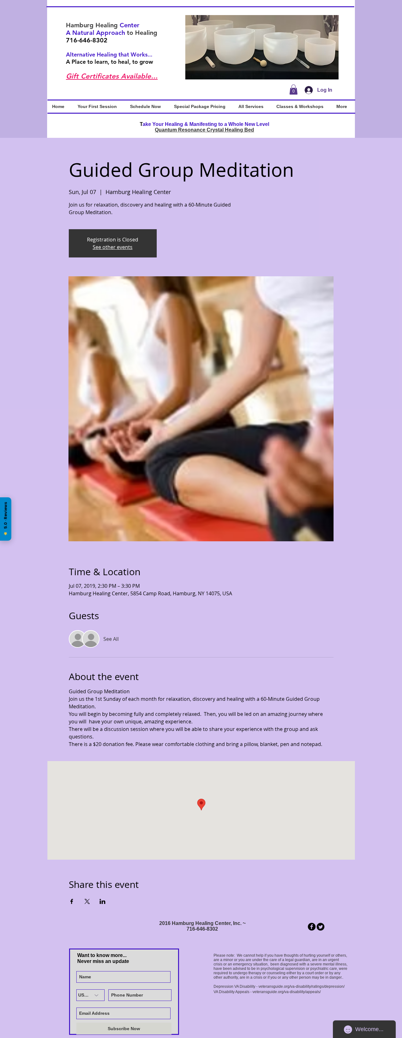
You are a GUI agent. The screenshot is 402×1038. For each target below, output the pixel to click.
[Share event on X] (87, 901)
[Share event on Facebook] (72, 901)
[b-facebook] (312, 927)
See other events (113, 247)
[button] (262, 47)
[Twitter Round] (320, 927)
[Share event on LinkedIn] (103, 901)
